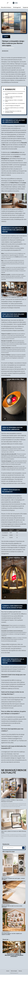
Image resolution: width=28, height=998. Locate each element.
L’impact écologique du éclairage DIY (12, 105)
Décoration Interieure (6, 877)
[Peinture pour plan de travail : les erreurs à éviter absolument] (14, 892)
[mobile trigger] (8, 3)
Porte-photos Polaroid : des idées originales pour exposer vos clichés (12, 934)
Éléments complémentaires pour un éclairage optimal (14, 108)
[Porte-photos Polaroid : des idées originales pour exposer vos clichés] (14, 919)
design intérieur (10, 126)
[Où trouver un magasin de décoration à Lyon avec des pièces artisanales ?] (14, 947)
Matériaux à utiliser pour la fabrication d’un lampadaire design (13, 97)
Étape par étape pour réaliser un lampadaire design (14, 100)
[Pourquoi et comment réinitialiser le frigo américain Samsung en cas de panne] (14, 788)
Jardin (6, 36)
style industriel (4, 136)
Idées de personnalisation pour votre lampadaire (15, 103)
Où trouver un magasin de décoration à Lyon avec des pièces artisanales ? (14, 955)
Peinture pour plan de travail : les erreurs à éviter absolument (12, 906)
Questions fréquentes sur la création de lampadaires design (13, 111)
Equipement (4, 797)
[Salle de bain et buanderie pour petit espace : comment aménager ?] (14, 864)
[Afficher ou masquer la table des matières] (20, 89)
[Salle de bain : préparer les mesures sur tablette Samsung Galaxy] (14, 819)
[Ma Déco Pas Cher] (15, 3)
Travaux (3, 828)
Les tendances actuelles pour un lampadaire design (14, 94)
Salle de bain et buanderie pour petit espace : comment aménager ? (13, 879)
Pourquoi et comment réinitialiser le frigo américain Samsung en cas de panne (12, 800)
